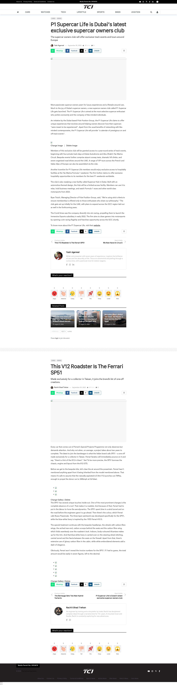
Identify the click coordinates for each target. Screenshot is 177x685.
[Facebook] (149, 2)
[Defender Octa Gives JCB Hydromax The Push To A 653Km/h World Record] (63, 318)
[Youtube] (140, 2)
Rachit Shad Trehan (61, 387)
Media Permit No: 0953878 (88, 1)
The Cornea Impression (29, 671)
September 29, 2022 (74, 45)
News (59, 18)
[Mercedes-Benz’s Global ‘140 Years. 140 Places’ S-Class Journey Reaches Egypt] (114, 318)
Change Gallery (57, 500)
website (97, 225)
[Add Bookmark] (124, 51)
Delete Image (71, 146)
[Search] (151, 12)
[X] (146, 2)
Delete (67, 500)
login (56, 338)
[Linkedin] (73, 265)
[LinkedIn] (152, 2)
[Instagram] (143, 2)
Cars (53, 18)
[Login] (157, 12)
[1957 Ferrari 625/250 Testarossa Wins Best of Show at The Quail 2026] (88, 318)
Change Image (57, 146)
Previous (55, 331)
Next (63, 331)
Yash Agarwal (59, 45)
